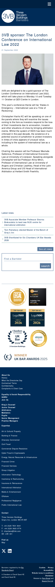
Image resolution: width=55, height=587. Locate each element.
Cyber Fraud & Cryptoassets (13, 453)
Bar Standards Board (13, 568)
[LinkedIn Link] (10, 551)
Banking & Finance (9, 435)
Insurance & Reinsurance (12, 483)
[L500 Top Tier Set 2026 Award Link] (37, 325)
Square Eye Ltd (47, 581)
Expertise (6, 425)
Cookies (42, 567)
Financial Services (9, 466)
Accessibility (48, 570)
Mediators (6, 413)
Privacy (50, 567)
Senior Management (10, 418)
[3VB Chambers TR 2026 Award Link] (17, 345)
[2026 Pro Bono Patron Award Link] (38, 345)
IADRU (4, 397)
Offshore (5, 496)
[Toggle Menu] (49, 4)
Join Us (5, 400)
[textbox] (26, 259)
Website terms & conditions (42, 573)
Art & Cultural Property (11, 431)
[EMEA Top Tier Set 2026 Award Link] (18, 325)
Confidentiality (7, 385)
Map (3, 542)
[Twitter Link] (4, 551)
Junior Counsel (8, 407)
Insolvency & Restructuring (12, 479)
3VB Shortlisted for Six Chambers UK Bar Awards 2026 (27, 239)
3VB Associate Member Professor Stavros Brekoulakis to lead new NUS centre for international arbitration (24, 222)
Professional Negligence (11, 500)
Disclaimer (49, 575)
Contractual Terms (9, 383)
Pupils (4, 415)
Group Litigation (8, 470)
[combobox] (27, 258)
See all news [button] (45, 249)
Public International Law (11, 505)
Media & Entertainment (11, 492)
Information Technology (11, 474)
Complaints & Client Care (12, 388)
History (4, 377)
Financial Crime (8, 461)
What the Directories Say (12, 380)
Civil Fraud (6, 444)
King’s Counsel (8, 404)
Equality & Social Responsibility (16, 394)
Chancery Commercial (11, 440)
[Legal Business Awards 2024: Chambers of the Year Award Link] (17, 304)
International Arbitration (11, 487)
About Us (6, 375)
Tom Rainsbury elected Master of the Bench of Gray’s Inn (26, 231)
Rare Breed (46, 578)
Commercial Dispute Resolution (15, 448)
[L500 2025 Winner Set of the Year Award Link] (37, 304)
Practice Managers (10, 421)
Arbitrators (6, 410)
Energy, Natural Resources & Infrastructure (19, 457)
